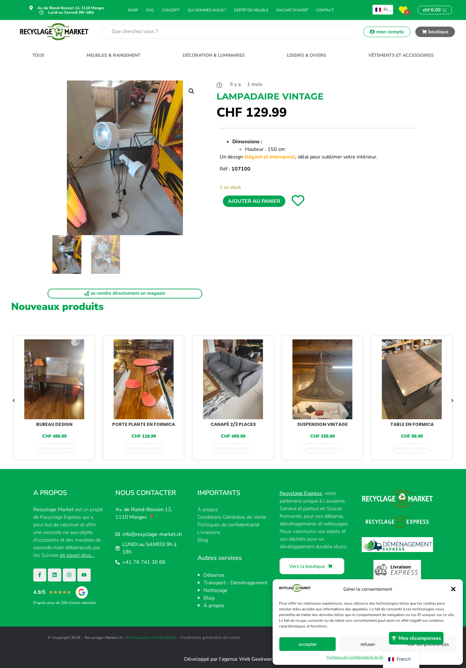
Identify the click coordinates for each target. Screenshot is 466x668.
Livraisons (208, 532)
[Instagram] (69, 575)
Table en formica (412, 424)
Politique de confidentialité (151, 637)
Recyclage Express (301, 493)
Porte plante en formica (143, 424)
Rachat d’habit (292, 10)
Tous (38, 55)
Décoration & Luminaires (214, 55)
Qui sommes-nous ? (207, 10)
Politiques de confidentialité (228, 524)
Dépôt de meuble (251, 10)
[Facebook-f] (40, 575)
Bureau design (54, 424)
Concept (170, 10)
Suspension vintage (322, 424)
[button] (453, 589)
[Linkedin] (54, 575)
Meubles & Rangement (113, 55)
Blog (202, 539)
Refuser (367, 644)
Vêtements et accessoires (401, 55)
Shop (133, 10)
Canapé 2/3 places (233, 424)
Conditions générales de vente (210, 637)
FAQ (150, 10)
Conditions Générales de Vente (231, 517)
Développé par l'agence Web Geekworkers (233, 659)
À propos (207, 509)
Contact (325, 10)
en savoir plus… (77, 555)
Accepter (308, 644)
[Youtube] (84, 575)
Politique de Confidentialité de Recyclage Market (368, 657)
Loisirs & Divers (306, 55)
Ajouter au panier (254, 201)
